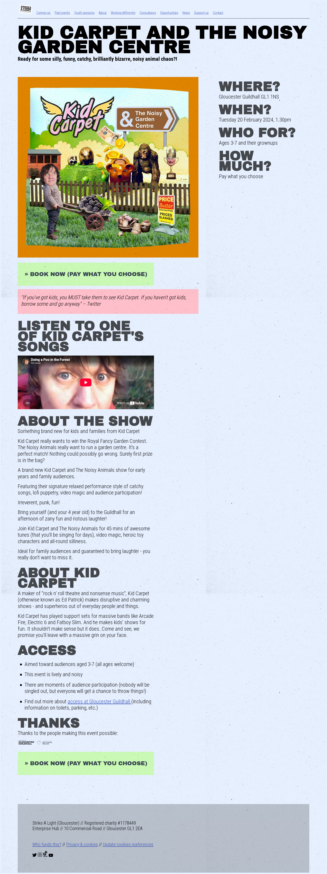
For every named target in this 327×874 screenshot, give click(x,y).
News (186, 13)
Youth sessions (84, 13)
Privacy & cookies (82, 844)
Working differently (123, 13)
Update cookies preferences (128, 844)
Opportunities (169, 13)
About (103, 13)
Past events (62, 13)
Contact (218, 13)
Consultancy (148, 13)
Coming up (43, 13)
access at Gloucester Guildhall (99, 701)
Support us (201, 13)
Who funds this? (46, 844)
